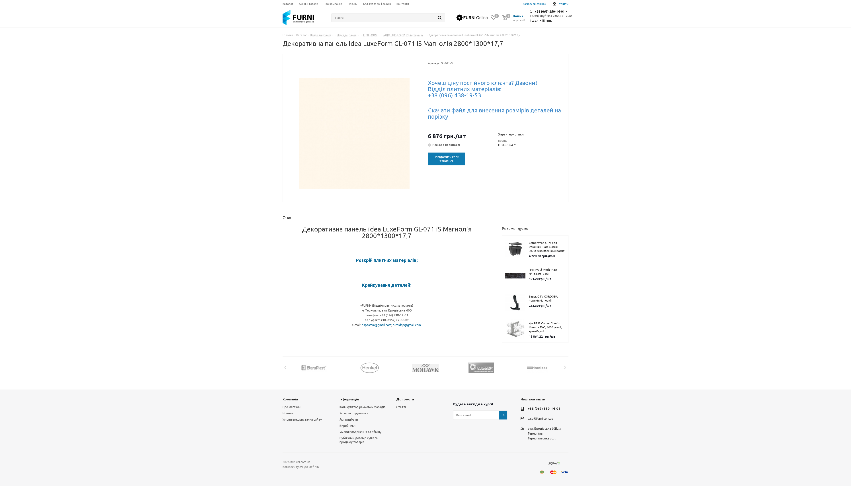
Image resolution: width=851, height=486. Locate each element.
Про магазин (292, 407)
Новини (288, 413)
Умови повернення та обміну (360, 432)
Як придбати (349, 419)
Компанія (290, 399)
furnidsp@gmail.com (407, 325)
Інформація (349, 399)
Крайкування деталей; (387, 285)
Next (565, 367)
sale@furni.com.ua (540, 419)
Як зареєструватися (354, 413)
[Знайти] (439, 17)
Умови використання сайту (302, 419)
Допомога (405, 399)
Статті (401, 407)
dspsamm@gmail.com (376, 325)
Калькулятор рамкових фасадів (363, 407)
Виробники (347, 425)
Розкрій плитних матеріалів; (387, 260)
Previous (286, 367)
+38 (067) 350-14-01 (549, 11)
